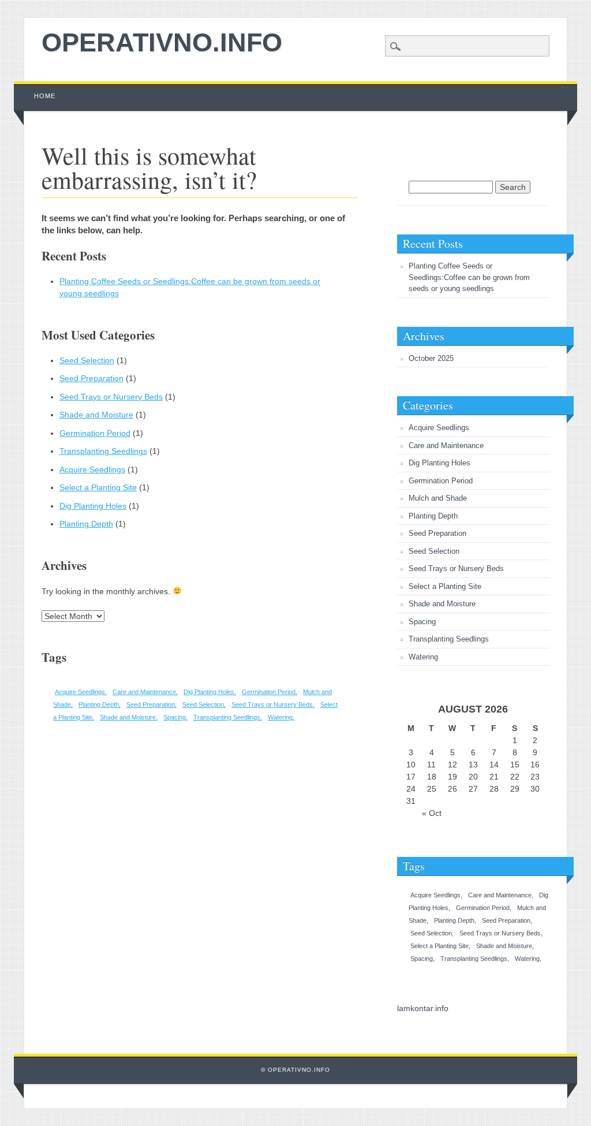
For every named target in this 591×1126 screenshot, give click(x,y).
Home (44, 95)
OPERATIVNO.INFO (162, 42)
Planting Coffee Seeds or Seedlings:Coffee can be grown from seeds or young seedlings (469, 277)
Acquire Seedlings (92, 469)
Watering (280, 717)
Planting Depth (86, 523)
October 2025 (431, 358)
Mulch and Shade (438, 498)
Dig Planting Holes (92, 505)
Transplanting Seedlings (103, 451)
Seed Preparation (91, 378)
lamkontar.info (422, 1008)
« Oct (432, 813)
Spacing (174, 717)
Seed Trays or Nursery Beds (111, 396)
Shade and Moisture (96, 414)
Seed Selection (86, 360)
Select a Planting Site (98, 487)
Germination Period (94, 433)
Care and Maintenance (144, 691)
